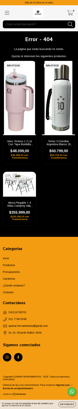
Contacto (8, 292)
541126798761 (18, 312)
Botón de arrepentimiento (18, 388)
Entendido (67, 404)
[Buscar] (70, 24)
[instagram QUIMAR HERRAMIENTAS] (7, 357)
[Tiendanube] (15, 394)
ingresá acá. (63, 385)
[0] (70, 13)
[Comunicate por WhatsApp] (72, 391)
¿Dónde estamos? (14, 285)
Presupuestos (11, 271)
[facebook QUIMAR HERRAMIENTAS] (18, 357)
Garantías (9, 278)
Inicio (6, 258)
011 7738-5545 (18, 319)
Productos (9, 265)
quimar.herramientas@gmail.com (28, 325)
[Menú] (7, 12)
